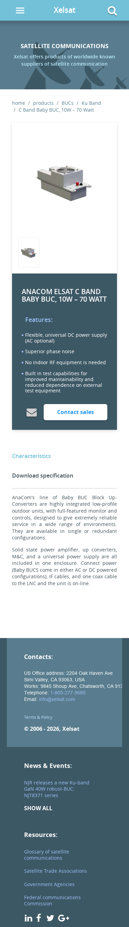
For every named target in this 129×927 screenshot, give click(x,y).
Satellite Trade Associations (55, 871)
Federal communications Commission (52, 900)
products (43, 103)
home (18, 103)
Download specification (42, 475)
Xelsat (64, 10)
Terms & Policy (38, 717)
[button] (106, 10)
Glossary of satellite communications (46, 854)
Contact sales (75, 412)
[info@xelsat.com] (31, 412)
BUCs (68, 103)
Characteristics (31, 456)
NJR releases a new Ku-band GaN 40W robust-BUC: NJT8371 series (56, 788)
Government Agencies (49, 884)
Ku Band (91, 103)
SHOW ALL (38, 808)
